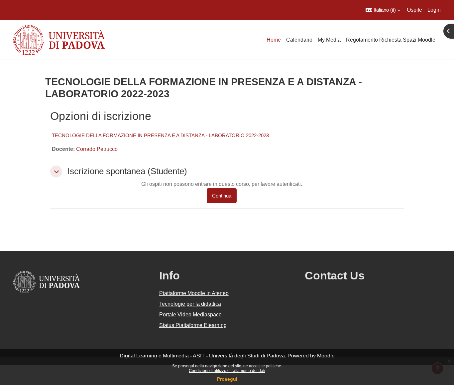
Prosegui (227, 379)
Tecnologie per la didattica (190, 304)
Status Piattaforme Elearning (193, 325)
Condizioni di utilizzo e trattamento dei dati (227, 370)
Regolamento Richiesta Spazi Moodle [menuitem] (390, 40)
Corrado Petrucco (97, 149)
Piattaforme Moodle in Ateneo (194, 293)
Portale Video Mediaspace (190, 314)
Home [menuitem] (274, 40)
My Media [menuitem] (329, 40)
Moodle (326, 356)
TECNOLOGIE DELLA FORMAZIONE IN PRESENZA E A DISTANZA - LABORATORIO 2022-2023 (160, 135)
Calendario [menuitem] (299, 40)
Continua (221, 195)
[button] (383, 10)
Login (434, 10)
